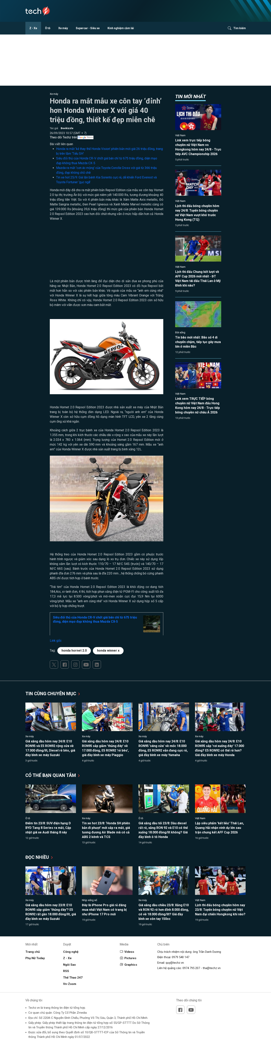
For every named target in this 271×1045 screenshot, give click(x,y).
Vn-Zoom (69, 984)
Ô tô (47, 28)
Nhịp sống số (89, 900)
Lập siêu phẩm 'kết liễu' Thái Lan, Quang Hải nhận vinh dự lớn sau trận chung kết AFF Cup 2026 (219, 827)
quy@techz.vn (175, 962)
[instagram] (75, 664)
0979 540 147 (180, 957)
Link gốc (56, 640)
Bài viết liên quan (61, 144)
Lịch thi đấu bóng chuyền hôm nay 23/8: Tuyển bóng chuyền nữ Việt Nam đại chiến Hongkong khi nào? (220, 909)
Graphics (130, 964)
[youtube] (86, 664)
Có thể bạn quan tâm (51, 775)
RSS (66, 971)
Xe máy (63, 28)
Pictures (130, 958)
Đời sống (180, 332)
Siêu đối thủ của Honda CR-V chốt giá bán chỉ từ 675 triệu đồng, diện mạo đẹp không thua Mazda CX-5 (95, 619)
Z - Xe (33, 28)
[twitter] (54, 664)
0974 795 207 (191, 968)
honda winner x (108, 650)
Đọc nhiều (37, 857)
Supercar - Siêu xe (88, 28)
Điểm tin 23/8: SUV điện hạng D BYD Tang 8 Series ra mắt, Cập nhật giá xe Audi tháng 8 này (48, 827)
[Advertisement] (106, 251)
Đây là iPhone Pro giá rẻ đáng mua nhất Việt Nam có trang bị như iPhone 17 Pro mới (104, 909)
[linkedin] (97, 664)
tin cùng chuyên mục (51, 693)
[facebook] (65, 664)
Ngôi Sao (69, 964)
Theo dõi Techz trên (63, 137)
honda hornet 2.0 (74, 650)
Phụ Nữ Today (35, 958)
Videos (129, 952)
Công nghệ (70, 952)
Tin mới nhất (190, 96)
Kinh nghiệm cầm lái (121, 28)
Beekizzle (67, 128)
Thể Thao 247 (73, 977)
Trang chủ (32, 952)
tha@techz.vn (212, 968)
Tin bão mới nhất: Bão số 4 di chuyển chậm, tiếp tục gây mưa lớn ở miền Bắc (198, 342)
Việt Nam (180, 135)
